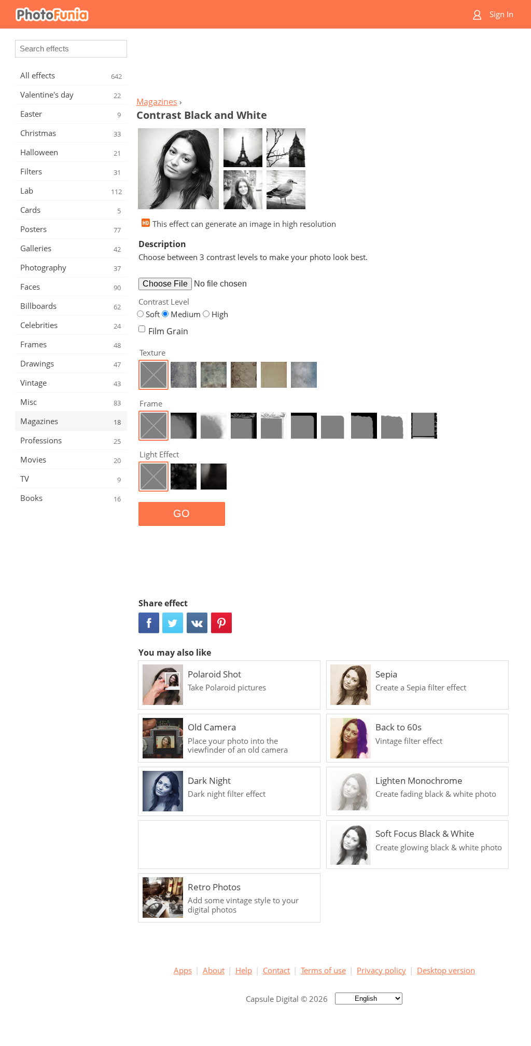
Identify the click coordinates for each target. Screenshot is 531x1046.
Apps (183, 970)
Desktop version (446, 970)
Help (243, 970)
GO (181, 513)
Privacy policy (381, 970)
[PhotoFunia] (225, 14)
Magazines (156, 101)
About (214, 970)
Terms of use (323, 970)
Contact (276, 970)
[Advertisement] (324, 65)
